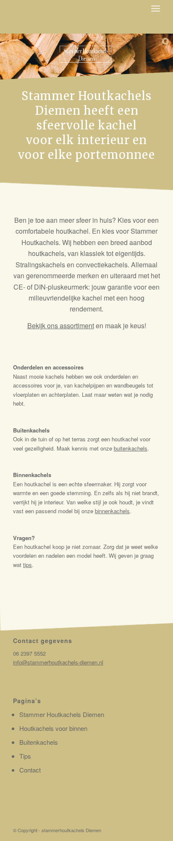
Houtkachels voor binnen (53, 728)
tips (27, 565)
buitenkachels (130, 448)
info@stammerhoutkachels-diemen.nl (58, 662)
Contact (30, 769)
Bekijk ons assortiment (60, 325)
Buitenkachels (38, 742)
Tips (25, 755)
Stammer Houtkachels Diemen (61, 714)
